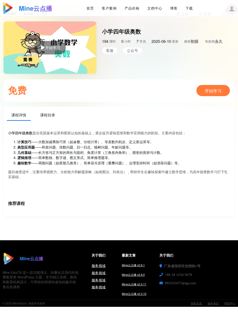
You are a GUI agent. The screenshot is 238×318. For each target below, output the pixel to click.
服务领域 (99, 265)
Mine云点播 (35, 8)
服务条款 (213, 303)
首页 (90, 8)
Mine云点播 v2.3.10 (134, 294)
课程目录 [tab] (47, 115)
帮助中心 (229, 303)
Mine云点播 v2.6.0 (133, 275)
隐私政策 (196, 303)
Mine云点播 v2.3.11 (134, 284)
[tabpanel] (119, 158)
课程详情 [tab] (18, 115)
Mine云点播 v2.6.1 (133, 265)
